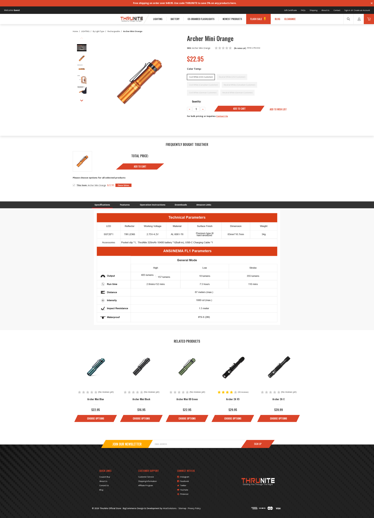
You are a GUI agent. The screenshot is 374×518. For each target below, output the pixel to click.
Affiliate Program (145, 485)
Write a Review (253, 47)
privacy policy (194, 508)
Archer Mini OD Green (187, 399)
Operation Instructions (152, 204)
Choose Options (95, 418)
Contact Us (222, 116)
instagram (184, 476)
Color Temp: (194, 68)
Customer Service (146, 476)
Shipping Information (147, 481)
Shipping (313, 10)
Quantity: (196, 101)
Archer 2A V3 (232, 399)
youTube (184, 489)
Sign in (347, 10)
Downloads (181, 204)
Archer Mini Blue (95, 399)
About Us (325, 10)
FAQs (303, 10)
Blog (277, 19)
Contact (337, 10)
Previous (81, 38)
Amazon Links (203, 204)
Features (125, 204)
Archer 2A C (278, 399)
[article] (95, 383)
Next (81, 100)
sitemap (182, 508)
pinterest (184, 494)
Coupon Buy (104, 476)
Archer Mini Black (141, 399)
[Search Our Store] (348, 19)
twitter (183, 485)
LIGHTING (157, 19)
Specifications (102, 204)
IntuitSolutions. (170, 508)
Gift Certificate (290, 10)
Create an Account (362, 10)
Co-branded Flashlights (201, 19)
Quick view (95, 366)
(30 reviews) (243, 392)
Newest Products (232, 19)
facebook (184, 481)
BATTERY (175, 19)
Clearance (290, 19)
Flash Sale (256, 19)
